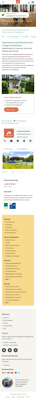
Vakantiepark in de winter (13, 297)
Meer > (7, 279)
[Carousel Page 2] (15, 91)
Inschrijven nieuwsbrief (10, 345)
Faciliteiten (25, 36)
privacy (8, 397)
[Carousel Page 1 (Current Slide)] (13, 91)
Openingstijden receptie (11, 123)
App (4, 328)
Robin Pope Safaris (11, 230)
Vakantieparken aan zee (12, 268)
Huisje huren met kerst (12, 294)
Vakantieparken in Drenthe (13, 274)
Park (3, 36)
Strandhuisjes (9, 248)
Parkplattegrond (21, 121)
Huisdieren (8, 227)
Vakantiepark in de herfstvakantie (15, 292)
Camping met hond (11, 266)
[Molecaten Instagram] (24, 141)
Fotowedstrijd (7, 326)
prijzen (13, 397)
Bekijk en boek (10, 109)
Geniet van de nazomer (12, 286)
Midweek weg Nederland (13, 263)
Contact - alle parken (9, 342)
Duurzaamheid (7, 320)
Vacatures (6, 365)
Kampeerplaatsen (10, 250)
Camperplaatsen (10, 253)
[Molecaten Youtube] (30, 141)
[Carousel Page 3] (17, 91)
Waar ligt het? (7, 121)
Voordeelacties (10, 222)
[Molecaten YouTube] (16, 350)
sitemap (28, 397)
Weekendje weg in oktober (13, 289)
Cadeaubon (8, 224)
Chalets (7, 242)
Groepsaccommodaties (12, 256)
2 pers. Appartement (12, 97)
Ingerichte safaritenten (12, 245)
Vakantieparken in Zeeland (13, 276)
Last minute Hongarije (12, 300)
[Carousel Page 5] (20, 91)
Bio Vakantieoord (10, 232)
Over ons (6, 317)
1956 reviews (8, 186)
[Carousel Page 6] (22, 91)
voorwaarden (20, 397)
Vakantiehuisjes (10, 240)
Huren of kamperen (13, 36)
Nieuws (5, 323)
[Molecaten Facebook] (18, 141)
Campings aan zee (10, 271)
